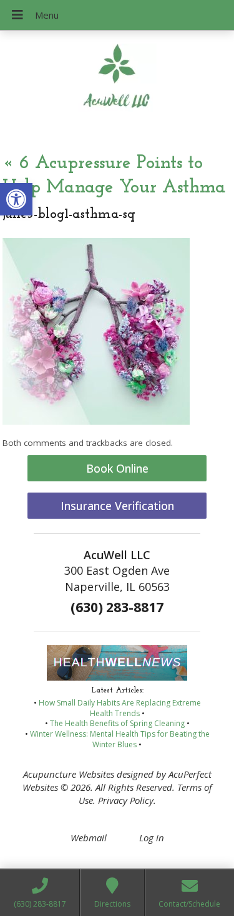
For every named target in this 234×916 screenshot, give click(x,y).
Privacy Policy (126, 800)
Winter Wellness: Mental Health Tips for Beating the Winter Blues (120, 739)
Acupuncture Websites (68, 774)
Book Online (117, 468)
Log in (151, 837)
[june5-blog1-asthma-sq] (96, 421)
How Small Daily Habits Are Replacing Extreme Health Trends (120, 708)
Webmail (89, 837)
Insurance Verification (117, 505)
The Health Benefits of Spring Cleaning (117, 723)
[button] (16, 199)
